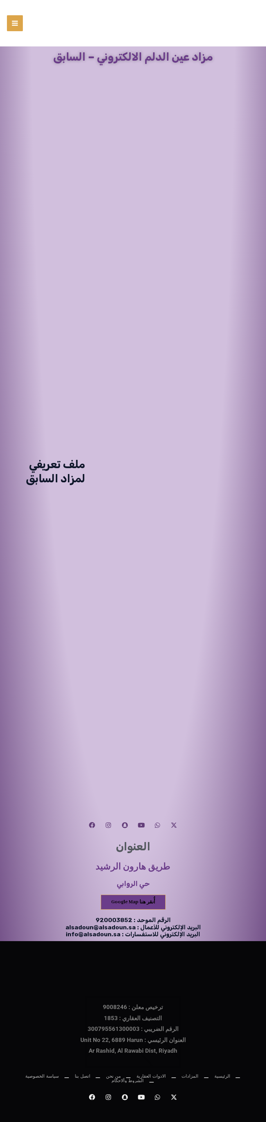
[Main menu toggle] (15, 23)
